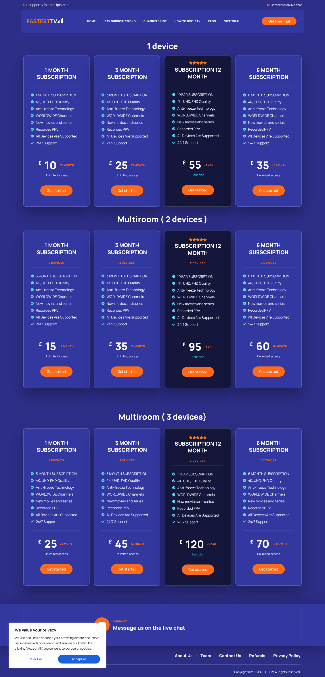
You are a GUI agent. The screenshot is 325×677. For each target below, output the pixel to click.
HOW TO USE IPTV (187, 21)
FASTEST (42, 21)
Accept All (79, 659)
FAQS (212, 21)
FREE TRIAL (232, 21)
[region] (57, 645)
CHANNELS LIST (155, 21)
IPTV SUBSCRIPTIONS (119, 21)
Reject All (35, 659)
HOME (91, 21)
